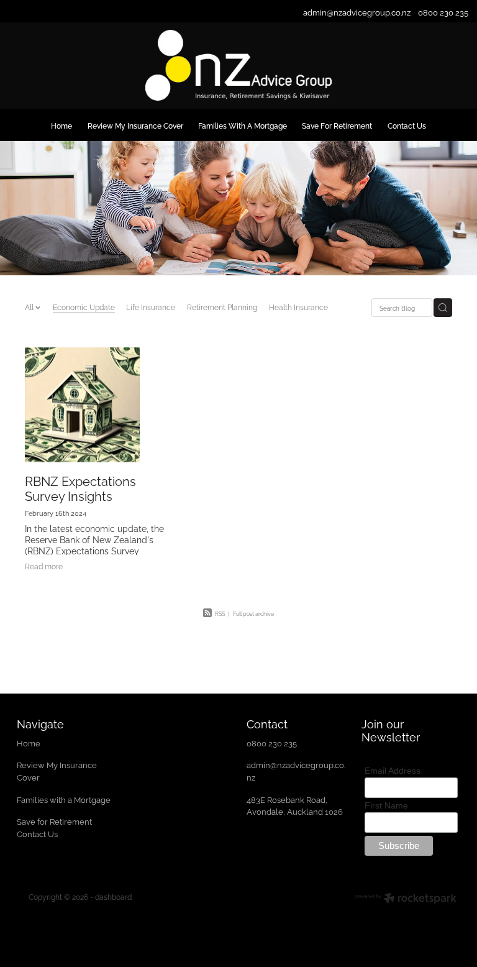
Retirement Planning (222, 306)
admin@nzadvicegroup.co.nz (357, 11)
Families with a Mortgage (64, 799)
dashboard (113, 896)
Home (29, 742)
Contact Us (37, 833)
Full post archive (253, 613)
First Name (386, 805)
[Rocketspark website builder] (406, 899)
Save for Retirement (54, 821)
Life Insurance (150, 306)
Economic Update (84, 306)
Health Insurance (298, 306)
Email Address (392, 771)
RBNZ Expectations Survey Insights (80, 487)
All (30, 306)
